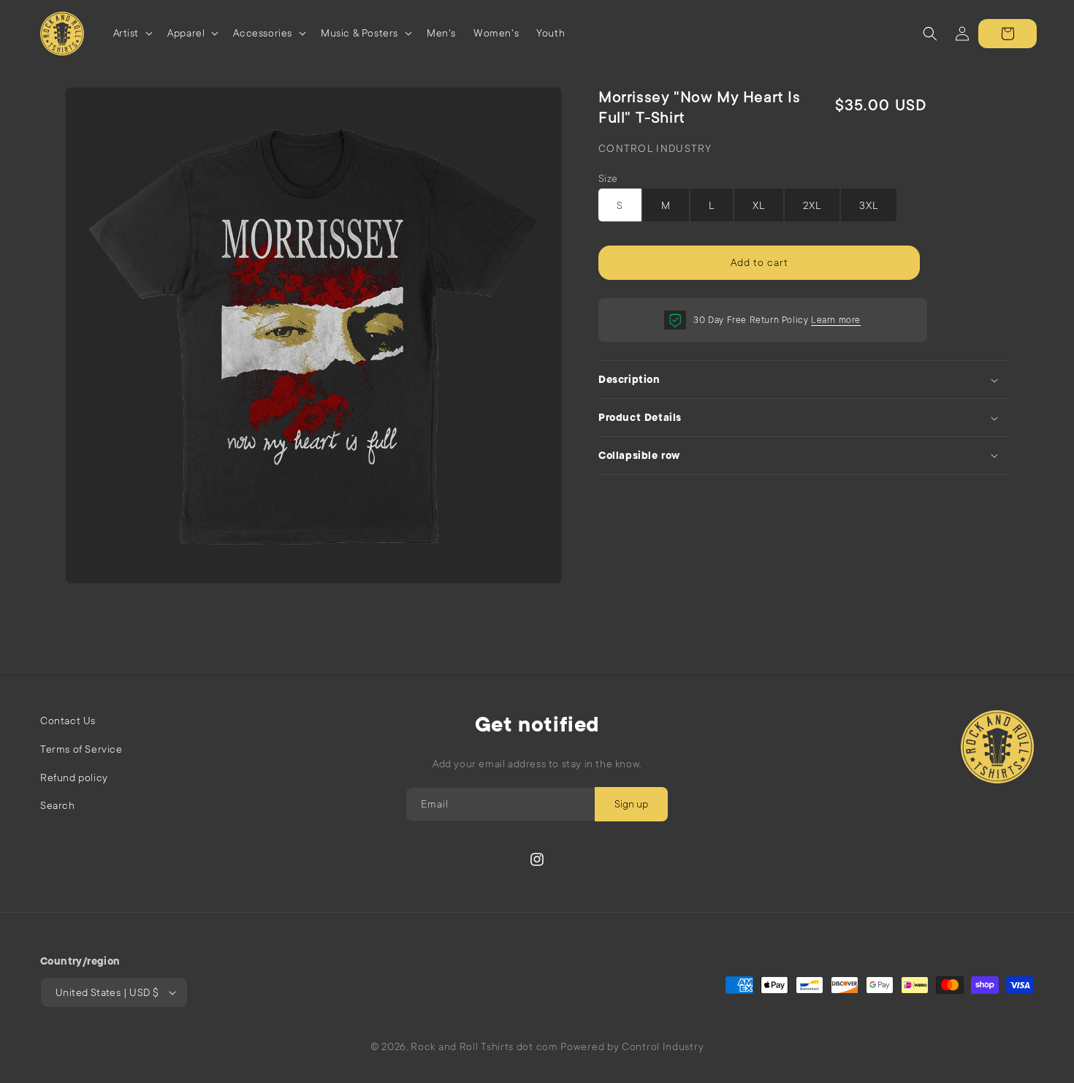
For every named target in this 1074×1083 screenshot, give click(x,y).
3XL (868, 205)
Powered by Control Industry (632, 1046)
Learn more (836, 320)
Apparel (186, 33)
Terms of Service (81, 749)
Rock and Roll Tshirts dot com (484, 1046)
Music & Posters (359, 33)
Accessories (262, 33)
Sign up (631, 804)
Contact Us (68, 720)
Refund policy (74, 777)
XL (759, 205)
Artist (126, 33)
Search (57, 805)
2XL (812, 205)
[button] (131, 33)
